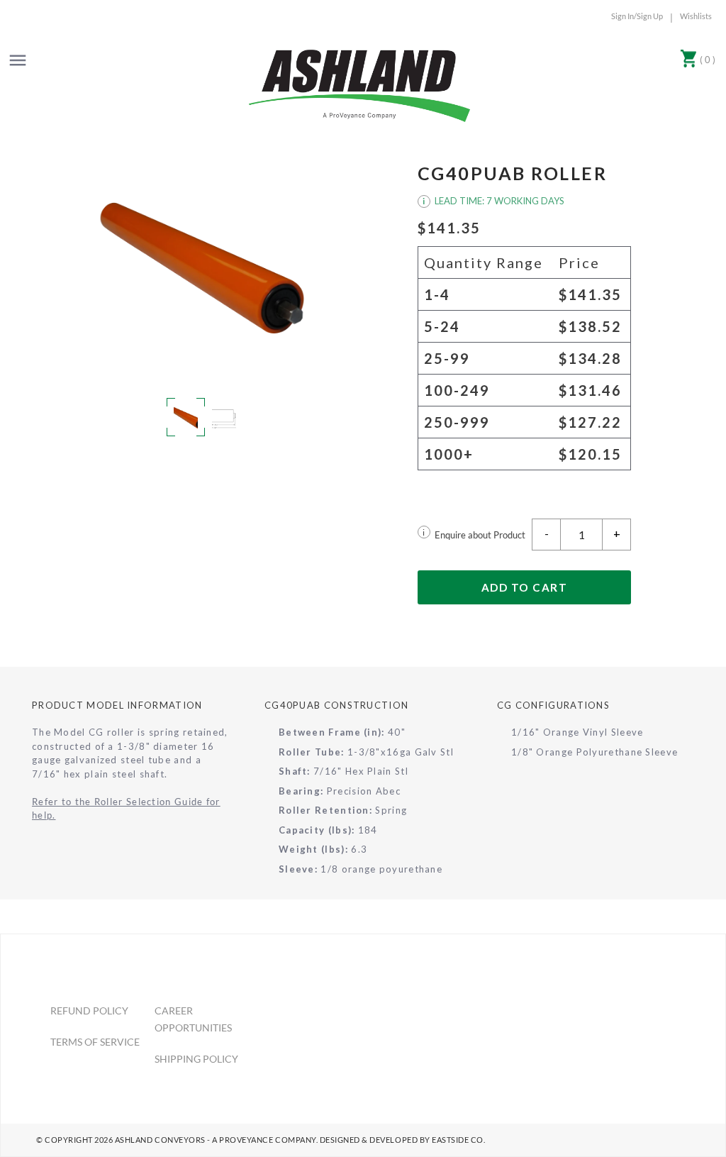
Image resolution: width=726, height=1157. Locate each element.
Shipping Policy (196, 1059)
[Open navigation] (17, 60)
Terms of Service (95, 1042)
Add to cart (524, 587)
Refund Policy (89, 1010)
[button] (202, 268)
